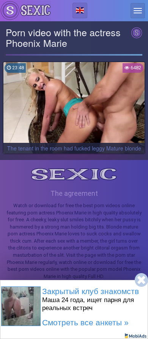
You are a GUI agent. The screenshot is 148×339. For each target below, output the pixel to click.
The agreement (74, 193)
